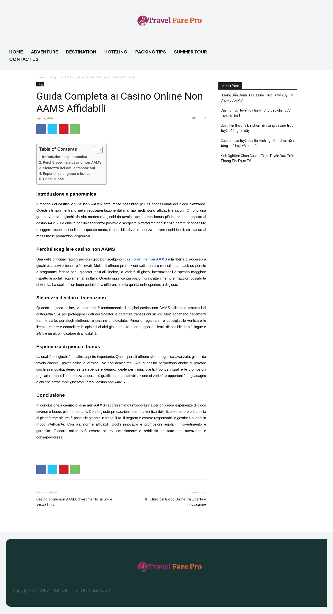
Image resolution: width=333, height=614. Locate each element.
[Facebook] (41, 129)
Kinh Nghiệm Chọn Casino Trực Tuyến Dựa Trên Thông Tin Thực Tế (257, 158)
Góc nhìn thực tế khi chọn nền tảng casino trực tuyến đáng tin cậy (257, 128)
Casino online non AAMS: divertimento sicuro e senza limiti (74, 502)
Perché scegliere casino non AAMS (72, 162)
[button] (321, 54)
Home (40, 77)
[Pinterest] (64, 129)
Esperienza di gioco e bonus (66, 173)
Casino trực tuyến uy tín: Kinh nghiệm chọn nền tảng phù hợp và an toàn (257, 143)
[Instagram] (246, 593)
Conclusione (53, 179)
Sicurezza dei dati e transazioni (69, 168)
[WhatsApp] (75, 129)
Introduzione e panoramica (64, 157)
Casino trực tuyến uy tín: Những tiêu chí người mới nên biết (256, 112)
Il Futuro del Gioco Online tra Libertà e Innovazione (175, 502)
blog (53, 77)
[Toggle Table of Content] (95, 150)
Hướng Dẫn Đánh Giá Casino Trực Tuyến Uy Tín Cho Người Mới (257, 97)
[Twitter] (52, 129)
